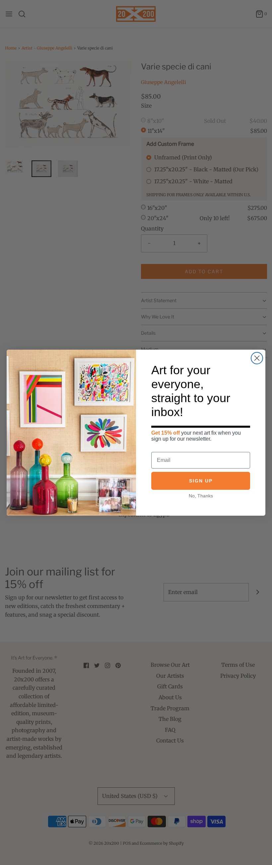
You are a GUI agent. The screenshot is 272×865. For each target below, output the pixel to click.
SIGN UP (201, 480)
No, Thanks (201, 495)
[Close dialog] (257, 358)
